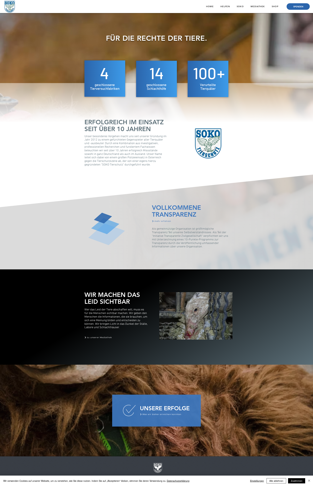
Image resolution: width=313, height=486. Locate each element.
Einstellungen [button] (257, 480)
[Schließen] (309, 480)
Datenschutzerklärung (178, 480)
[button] (225, 6)
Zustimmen (296, 480)
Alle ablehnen (276, 480)
